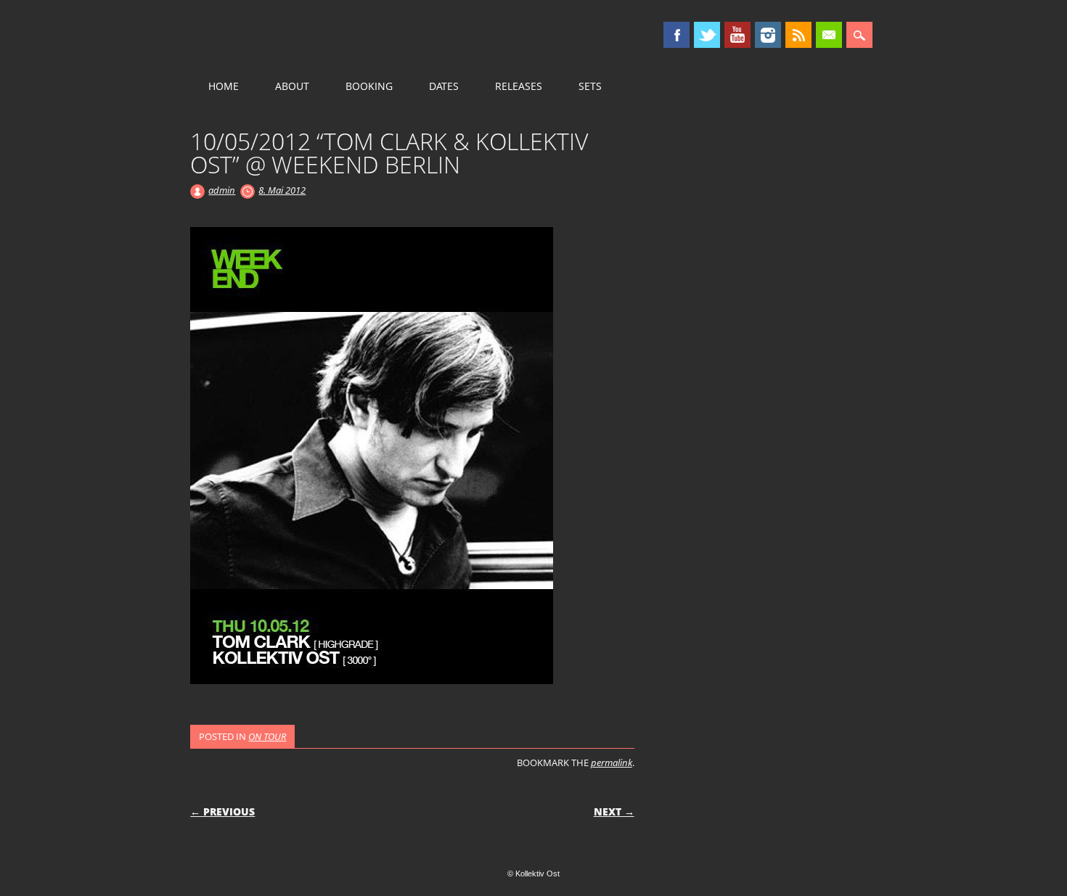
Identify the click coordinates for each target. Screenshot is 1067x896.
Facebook (676, 35)
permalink (611, 762)
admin (221, 190)
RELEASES (518, 86)
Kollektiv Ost (313, 35)
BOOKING (369, 86)
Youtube (737, 35)
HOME (223, 86)
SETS (590, 86)
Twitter (707, 35)
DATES (444, 86)
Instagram (768, 35)
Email (829, 35)
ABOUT (292, 86)
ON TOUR (267, 736)
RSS (798, 35)
